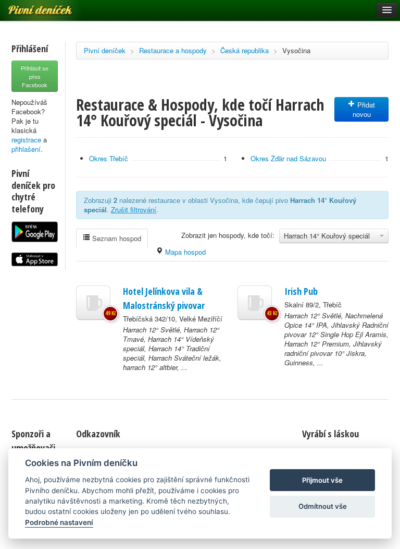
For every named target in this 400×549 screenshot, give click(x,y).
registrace (26, 140)
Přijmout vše (322, 480)
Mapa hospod (184, 252)
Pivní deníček (105, 50)
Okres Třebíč (108, 158)
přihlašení (26, 149)
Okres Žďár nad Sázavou (288, 158)
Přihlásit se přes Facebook (34, 76)
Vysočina (296, 50)
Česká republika (244, 50)
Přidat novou (364, 109)
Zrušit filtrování (133, 209)
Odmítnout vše (322, 506)
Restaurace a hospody (173, 50)
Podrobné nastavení (59, 522)
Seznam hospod (115, 238)
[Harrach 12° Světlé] (93, 302)
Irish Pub (301, 291)
